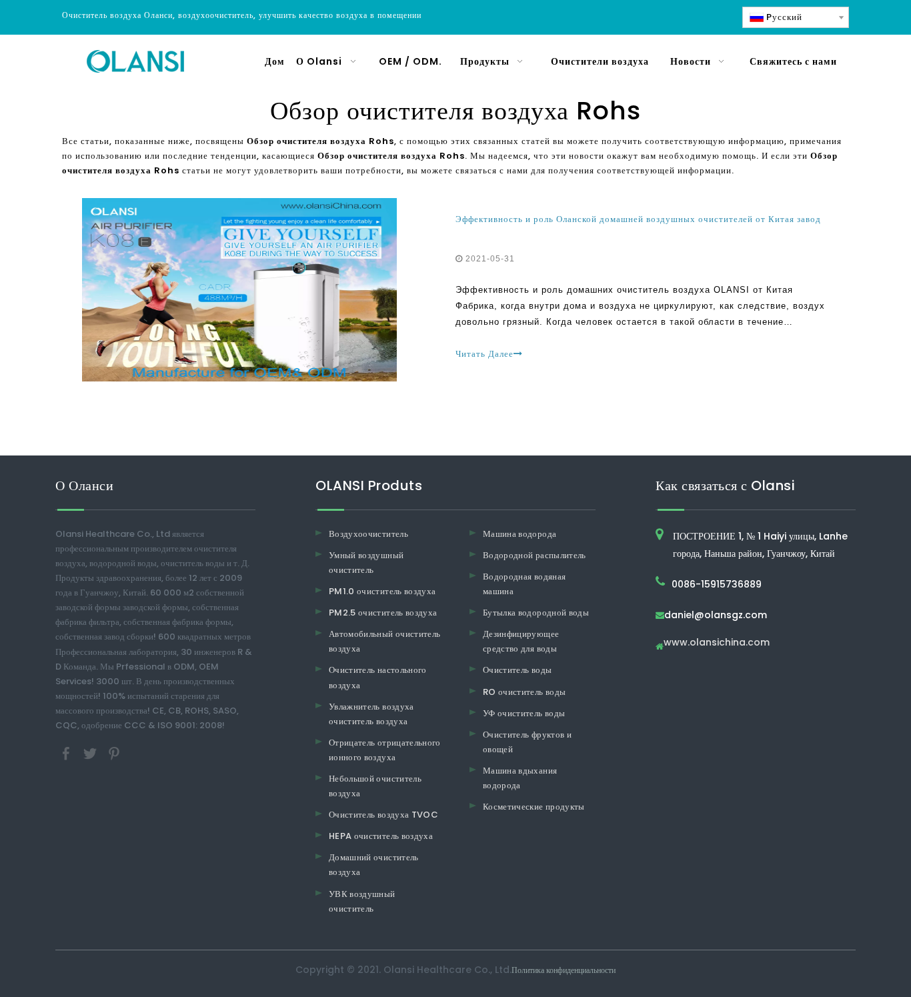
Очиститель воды (517, 670)
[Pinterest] (114, 753)
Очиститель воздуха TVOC (383, 814)
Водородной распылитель (534, 555)
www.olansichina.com (717, 643)
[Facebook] (67, 753)
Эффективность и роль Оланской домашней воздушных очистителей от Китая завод (638, 219)
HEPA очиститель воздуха (381, 836)
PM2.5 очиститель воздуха (383, 612)
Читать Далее (484, 354)
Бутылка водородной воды (536, 612)
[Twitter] (91, 753)
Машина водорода (519, 534)
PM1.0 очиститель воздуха (382, 591)
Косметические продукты (534, 806)
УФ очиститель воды (524, 713)
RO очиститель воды (524, 692)
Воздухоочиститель (368, 534)
